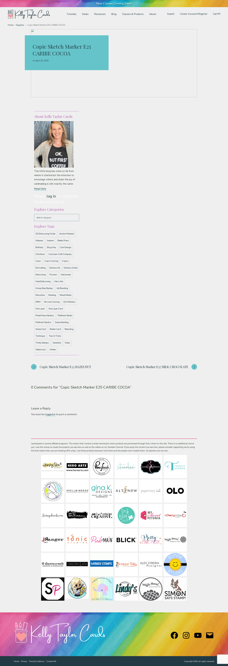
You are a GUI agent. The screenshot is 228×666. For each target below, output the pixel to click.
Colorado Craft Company (60, 254)
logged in (50, 414)
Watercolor (41, 349)
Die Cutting (41, 267)
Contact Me (51, 661)
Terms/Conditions (37, 661)
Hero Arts (58, 281)
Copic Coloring (51, 261)
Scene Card (41, 329)
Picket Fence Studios (45, 315)
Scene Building (62, 322)
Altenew (39, 240)
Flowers (53, 274)
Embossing (41, 274)
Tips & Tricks (55, 336)
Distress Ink (54, 267)
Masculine (40, 295)
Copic (38, 261)
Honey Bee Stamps (44, 288)
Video (67, 342)
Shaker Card (55, 329)
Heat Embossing (43, 281)
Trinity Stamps (42, 342)
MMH (38, 302)
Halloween (66, 274)
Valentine (57, 342)
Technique (40, 336)
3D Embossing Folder (46, 233)
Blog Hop (51, 247)
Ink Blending (62, 288)
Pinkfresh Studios (43, 322)
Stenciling (69, 329)
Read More (40, 188)
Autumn (50, 240)
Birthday (39, 247)
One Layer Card (56, 308)
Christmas (40, 254)
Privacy (24, 661)
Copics (65, 261)
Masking (52, 295)
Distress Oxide (70, 267)
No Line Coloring (52, 302)
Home (10, 25)
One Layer (40, 308)
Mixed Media (65, 295)
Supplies (20, 25)
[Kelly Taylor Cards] (29, 14)
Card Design (65, 247)
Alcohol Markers (66, 233)
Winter (53, 349)
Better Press (63, 240)
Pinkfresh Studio (65, 315)
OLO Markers (69, 302)
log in (51, 196)
